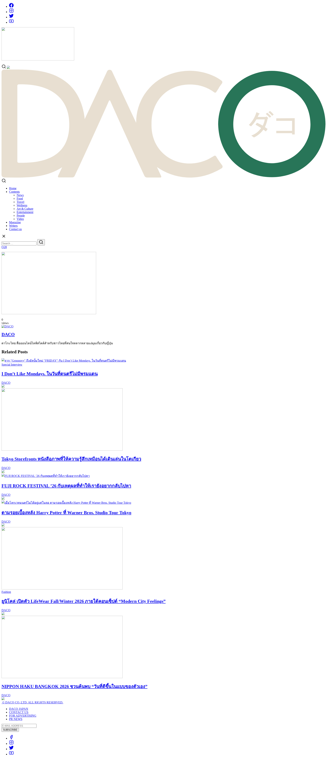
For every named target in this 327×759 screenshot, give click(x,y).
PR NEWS (15, 719)
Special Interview (12, 364)
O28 (4, 247)
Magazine (15, 222)
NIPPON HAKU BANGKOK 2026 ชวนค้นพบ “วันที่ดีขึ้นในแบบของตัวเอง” (74, 686)
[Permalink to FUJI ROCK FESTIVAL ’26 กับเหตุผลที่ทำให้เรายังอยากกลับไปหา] (46, 475)
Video (20, 219)
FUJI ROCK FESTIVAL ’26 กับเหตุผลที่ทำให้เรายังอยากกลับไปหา (66, 485)
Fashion (6, 591)
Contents (14, 191)
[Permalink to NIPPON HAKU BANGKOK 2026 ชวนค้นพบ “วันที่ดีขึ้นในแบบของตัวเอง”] (62, 677)
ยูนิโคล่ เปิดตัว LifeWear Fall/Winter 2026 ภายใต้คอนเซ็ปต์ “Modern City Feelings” (84, 601)
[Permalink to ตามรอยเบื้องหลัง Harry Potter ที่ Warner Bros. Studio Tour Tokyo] (66, 502)
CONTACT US (18, 712)
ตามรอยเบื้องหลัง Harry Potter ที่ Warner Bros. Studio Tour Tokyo (66, 512)
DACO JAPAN (18, 708)
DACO (8, 334)
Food (20, 198)
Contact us (15, 229)
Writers (13, 225)
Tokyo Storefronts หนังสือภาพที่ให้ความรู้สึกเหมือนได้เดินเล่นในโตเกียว (71, 458)
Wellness (22, 205)
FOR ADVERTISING (22, 715)
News (20, 195)
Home (12, 188)
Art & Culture (25, 208)
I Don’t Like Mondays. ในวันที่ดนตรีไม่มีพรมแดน (50, 373)
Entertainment (25, 212)
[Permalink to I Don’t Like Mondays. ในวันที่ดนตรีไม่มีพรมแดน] (64, 360)
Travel (20, 201)
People (21, 215)
